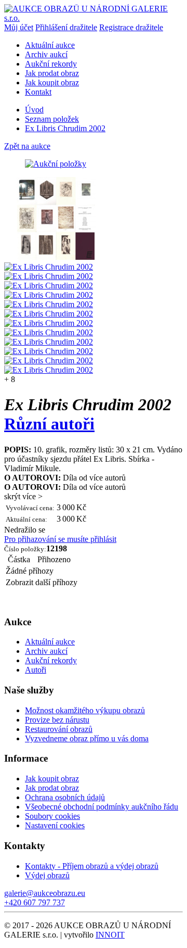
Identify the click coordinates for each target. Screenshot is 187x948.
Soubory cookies (52, 816)
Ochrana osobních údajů (65, 797)
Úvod (34, 109)
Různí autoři (49, 423)
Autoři (35, 669)
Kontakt (38, 91)
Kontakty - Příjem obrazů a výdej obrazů (91, 866)
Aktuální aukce (50, 45)
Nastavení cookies (55, 825)
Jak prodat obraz (52, 73)
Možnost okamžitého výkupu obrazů (85, 710)
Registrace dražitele (131, 27)
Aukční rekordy (51, 63)
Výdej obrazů (47, 875)
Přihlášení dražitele (66, 27)
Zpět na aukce (27, 146)
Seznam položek (52, 119)
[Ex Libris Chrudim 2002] (56, 257)
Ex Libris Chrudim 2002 (65, 128)
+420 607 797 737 (34, 902)
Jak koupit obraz (52, 82)
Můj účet (18, 27)
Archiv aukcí (46, 54)
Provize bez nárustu (57, 719)
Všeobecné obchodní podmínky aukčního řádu (101, 806)
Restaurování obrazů (58, 729)
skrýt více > (23, 496)
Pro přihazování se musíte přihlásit (60, 539)
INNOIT (110, 934)
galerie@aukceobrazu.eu (44, 893)
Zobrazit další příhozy (41, 582)
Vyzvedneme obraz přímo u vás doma (87, 738)
